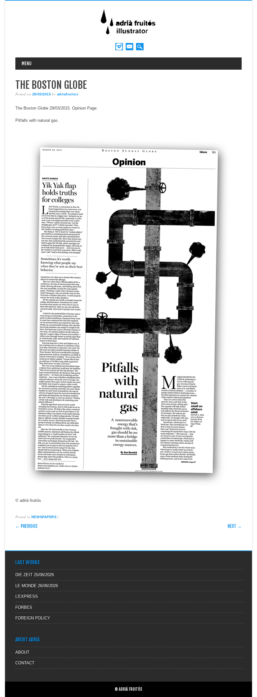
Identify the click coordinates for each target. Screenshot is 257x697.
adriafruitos (67, 94)
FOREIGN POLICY (32, 618)
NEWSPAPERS (44, 517)
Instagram (119, 46)
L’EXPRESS (26, 596)
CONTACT (24, 663)
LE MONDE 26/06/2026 (36, 585)
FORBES (23, 607)
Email (129, 46)
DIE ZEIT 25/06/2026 (34, 574)
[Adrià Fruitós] (128, 36)
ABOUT (22, 652)
